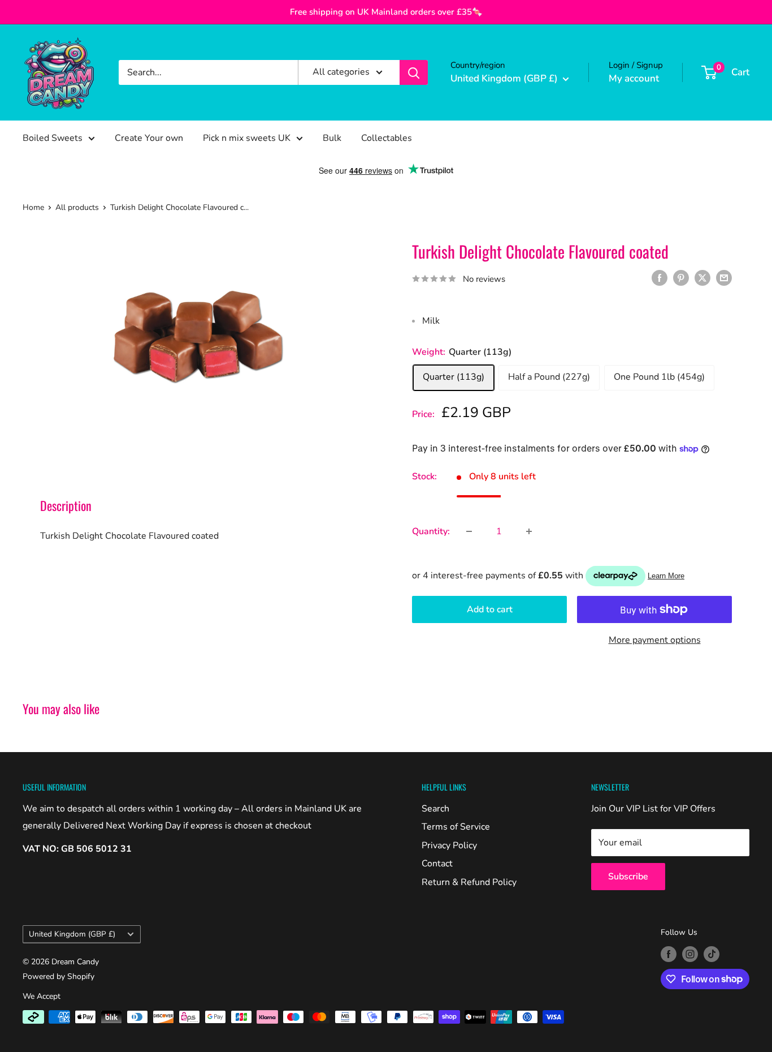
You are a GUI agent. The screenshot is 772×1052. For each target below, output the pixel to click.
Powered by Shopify (58, 976)
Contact (437, 863)
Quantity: (431, 531)
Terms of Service (456, 827)
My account (634, 78)
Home (33, 207)
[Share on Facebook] (659, 277)
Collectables (386, 138)
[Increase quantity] (529, 531)
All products (77, 207)
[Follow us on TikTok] (711, 954)
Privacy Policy (449, 845)
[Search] (414, 72)
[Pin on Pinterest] (681, 277)
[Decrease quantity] (469, 531)
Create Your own (149, 138)
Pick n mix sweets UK (246, 138)
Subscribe (628, 876)
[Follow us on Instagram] (690, 954)
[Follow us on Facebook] (668, 954)
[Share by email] (724, 277)
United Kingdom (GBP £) (72, 934)
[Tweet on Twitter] (702, 277)
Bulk (332, 138)
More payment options (655, 640)
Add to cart (490, 609)
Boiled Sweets (53, 138)
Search (435, 808)
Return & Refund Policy (469, 882)
